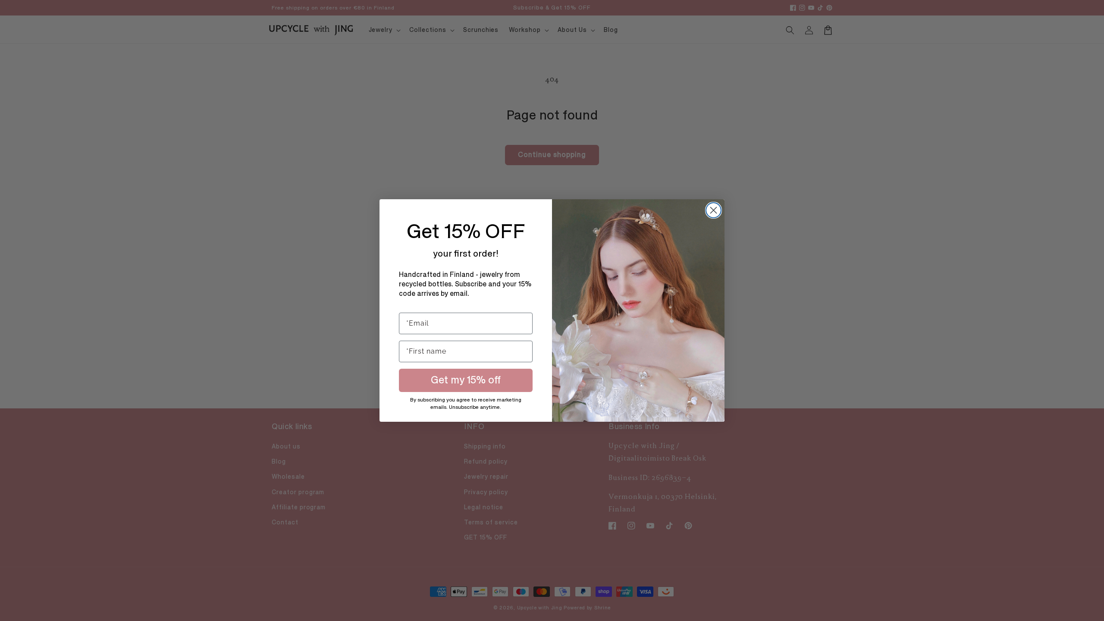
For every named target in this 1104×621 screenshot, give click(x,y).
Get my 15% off (466, 380)
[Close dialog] (713, 210)
